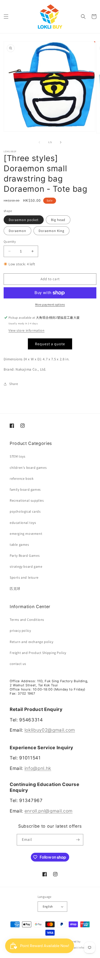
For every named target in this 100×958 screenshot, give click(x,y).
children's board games (28, 467)
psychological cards (25, 511)
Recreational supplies (27, 500)
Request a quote (50, 343)
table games (19, 544)
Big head (58, 220)
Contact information (81, 947)
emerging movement (26, 533)
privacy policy (20, 630)
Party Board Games (25, 555)
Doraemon (17, 231)
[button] (6, 16)
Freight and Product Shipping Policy (38, 653)
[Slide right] (60, 142)
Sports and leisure (24, 577)
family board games (25, 489)
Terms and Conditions (27, 619)
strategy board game (26, 566)
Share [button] (13, 384)
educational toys (23, 522)
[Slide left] (39, 142)
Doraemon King (51, 231)
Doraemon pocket (24, 220)
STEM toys (17, 456)
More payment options (50, 304)
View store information (26, 330)
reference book (21, 478)
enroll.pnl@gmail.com (49, 811)
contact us (18, 663)
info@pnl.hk (38, 768)
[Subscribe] (77, 839)
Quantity (10, 242)
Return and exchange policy (31, 642)
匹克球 (15, 588)
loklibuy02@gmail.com (50, 730)
